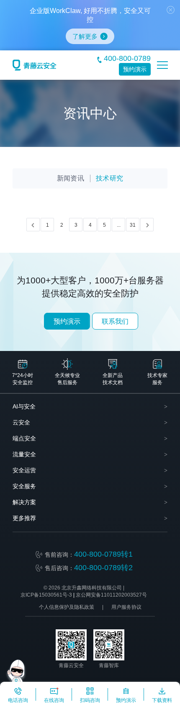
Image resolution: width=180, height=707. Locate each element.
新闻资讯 (70, 178)
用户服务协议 (126, 607)
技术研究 (109, 178)
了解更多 (85, 36)
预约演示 (135, 69)
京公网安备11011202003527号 (111, 595)
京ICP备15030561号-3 (46, 595)
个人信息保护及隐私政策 (66, 607)
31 (133, 225)
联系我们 (115, 321)
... (119, 225)
